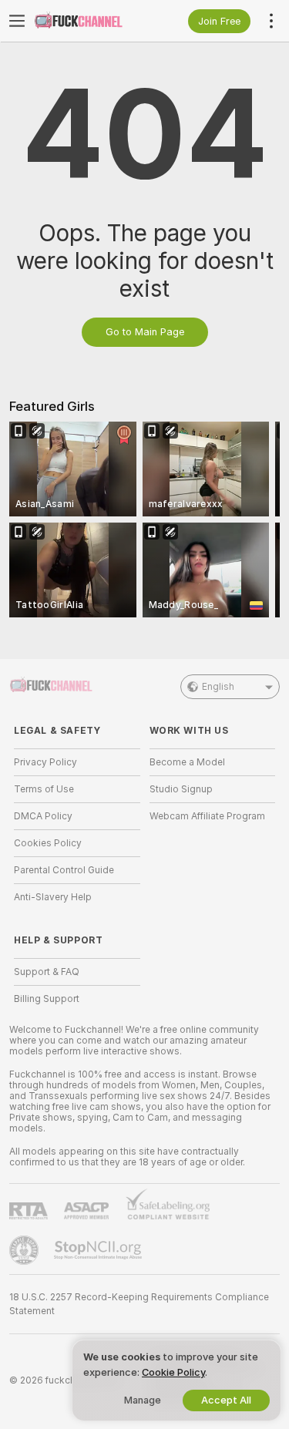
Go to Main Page (145, 332)
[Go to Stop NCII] (99, 1250)
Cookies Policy (48, 843)
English (218, 686)
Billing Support (46, 999)
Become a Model (187, 762)
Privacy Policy (45, 762)
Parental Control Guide (64, 870)
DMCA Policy (43, 816)
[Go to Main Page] (89, 21)
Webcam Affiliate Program (207, 816)
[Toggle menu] (17, 21)
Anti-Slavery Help (53, 897)
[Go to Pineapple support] (25, 1250)
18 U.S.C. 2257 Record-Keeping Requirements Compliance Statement (139, 1304)
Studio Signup (181, 789)
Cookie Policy (173, 1372)
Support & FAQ (46, 972)
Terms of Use (44, 789)
